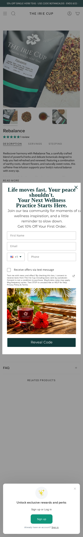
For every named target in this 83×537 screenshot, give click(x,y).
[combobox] (16, 257)
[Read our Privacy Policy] (73, 276)
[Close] (76, 187)
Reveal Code (42, 342)
